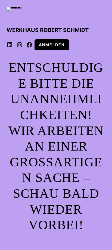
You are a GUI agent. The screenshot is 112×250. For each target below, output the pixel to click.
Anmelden (52, 44)
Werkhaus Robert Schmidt (48, 30)
